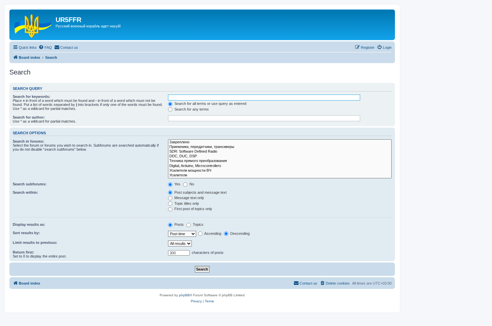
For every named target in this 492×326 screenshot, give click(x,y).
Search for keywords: (31, 97)
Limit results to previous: (35, 242)
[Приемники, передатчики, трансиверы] (280, 147)
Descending (239, 233)
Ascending (212, 233)
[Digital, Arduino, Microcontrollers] (280, 166)
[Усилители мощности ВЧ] (280, 170)
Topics (197, 224)
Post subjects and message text (200, 192)
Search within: (25, 192)
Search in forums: (28, 141)
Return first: (23, 252)
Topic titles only (186, 203)
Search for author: (29, 117)
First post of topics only (192, 209)
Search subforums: (30, 184)
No (191, 184)
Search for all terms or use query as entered (209, 104)
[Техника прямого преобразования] (280, 161)
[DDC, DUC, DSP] (280, 156)
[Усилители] (280, 175)
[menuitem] (45, 47)
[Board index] (33, 24)
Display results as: (29, 224)
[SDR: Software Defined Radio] (280, 151)
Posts (178, 224)
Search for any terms (191, 109)
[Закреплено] (280, 142)
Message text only (188, 198)
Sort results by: (26, 233)
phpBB (184, 295)
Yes (176, 184)
